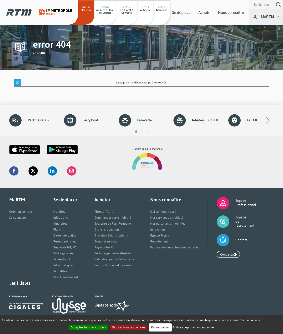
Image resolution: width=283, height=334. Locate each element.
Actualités (60, 271)
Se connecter (18, 217)
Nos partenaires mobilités (167, 223)
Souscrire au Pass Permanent (113, 223)
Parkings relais (63, 253)
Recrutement (159, 241)
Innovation (157, 229)
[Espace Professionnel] (218, 203)
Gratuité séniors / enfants (111, 235)
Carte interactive (64, 235)
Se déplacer (182, 12)
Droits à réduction (106, 229)
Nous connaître (231, 12)
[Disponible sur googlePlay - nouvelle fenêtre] (62, 149)
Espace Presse (159, 235)
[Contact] (218, 240)
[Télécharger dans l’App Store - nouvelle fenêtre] (24, 149)
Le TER (252, 120)
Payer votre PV (104, 247)
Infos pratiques (63, 265)
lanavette (144, 120)
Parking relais (38, 120)
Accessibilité (61, 259)
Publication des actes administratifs (174, 247)
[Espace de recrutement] (218, 221)
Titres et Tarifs (104, 211)
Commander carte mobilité (112, 217)
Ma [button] (267, 16)
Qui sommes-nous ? (163, 211)
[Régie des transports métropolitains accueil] (19, 12)
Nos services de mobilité (166, 217)
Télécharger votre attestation (114, 253)
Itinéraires (60, 223)
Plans (57, 229)
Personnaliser (160, 327)
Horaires (59, 211)
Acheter (205, 12)
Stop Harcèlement (65, 277)
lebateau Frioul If (205, 120)
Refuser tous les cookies (128, 327)
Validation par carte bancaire (114, 259)
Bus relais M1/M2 (65, 247)
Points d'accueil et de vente (112, 265)
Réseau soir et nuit (65, 241)
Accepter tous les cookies (88, 327)
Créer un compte (20, 211)
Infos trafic (60, 217)
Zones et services (106, 241)
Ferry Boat (90, 120)
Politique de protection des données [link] (194, 327)
